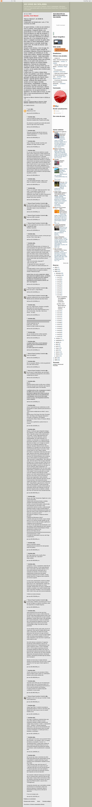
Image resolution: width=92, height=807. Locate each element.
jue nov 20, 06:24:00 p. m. (33, 549)
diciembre (58, 273)
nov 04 (59, 330)
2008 (56, 271)
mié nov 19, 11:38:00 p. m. (33, 357)
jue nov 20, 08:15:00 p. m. (33, 666)
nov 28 (59, 281)
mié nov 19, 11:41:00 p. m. (33, 377)
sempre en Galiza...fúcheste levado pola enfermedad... (60, 60)
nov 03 (59, 332)
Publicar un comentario (30, 799)
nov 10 (59, 318)
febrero (58, 354)
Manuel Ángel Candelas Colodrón (36, 203)
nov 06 (59, 326)
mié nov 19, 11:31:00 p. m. (33, 328)
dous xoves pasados (37, 636)
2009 (56, 269)
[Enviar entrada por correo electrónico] (37, 98)
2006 (56, 360)
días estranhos (58, 248)
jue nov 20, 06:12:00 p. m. (33, 539)
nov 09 (59, 320)
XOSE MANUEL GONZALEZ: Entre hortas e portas (35, 102)
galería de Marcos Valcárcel (60, 42)
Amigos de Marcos (60, 49)
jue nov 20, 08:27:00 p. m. (33, 692)
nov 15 (59, 310)
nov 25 (59, 287)
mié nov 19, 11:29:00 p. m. (33, 301)
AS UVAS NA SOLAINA (35, 4)
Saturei (56, 150)
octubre (58, 338)
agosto (58, 342)
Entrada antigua (47, 801)
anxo (29, 109)
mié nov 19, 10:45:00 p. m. (33, 211)
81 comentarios (58, 70)
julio (57, 344)
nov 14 (59, 312)
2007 (56, 357)
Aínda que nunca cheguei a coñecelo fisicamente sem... (60, 75)
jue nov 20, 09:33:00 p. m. (33, 701)
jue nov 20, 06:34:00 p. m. (33, 560)
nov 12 (59, 314)
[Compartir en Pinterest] (29, 100)
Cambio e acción (58, 238)
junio (57, 346)
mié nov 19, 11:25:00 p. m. (33, 292)
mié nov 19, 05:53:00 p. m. (33, 137)
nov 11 (59, 316)
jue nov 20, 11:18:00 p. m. (33, 714)
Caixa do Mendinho (59, 236)
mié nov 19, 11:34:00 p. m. (33, 350)
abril (57, 350)
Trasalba (56, 159)
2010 (56, 267)
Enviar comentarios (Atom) (37, 804)
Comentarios (58, 113)
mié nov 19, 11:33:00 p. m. (33, 337)
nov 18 (59, 294)
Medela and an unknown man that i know (37, 298)
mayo (57, 348)
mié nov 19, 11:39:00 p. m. (33, 367)
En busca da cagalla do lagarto (60, 132)
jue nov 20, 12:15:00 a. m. (33, 425)
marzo (57, 352)
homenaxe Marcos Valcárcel (36, 101)
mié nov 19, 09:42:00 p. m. (33, 184)
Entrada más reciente (29, 801)
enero (57, 356)
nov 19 (59, 292)
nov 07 (59, 324)
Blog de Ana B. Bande (60, 207)
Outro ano (62, 182)
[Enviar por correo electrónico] (24, 100)
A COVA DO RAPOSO (59, 224)
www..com (58, 39)
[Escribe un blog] (25, 100)
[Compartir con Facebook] (28, 100)
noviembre (59, 275)
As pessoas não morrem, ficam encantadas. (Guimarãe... (60, 82)
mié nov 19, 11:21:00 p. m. (33, 284)
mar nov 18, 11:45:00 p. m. (33, 113)
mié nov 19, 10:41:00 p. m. (33, 199)
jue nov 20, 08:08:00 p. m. (33, 607)
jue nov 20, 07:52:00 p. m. (33, 596)
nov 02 (59, 334)
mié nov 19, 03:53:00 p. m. (33, 126)
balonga (56, 167)
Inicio (38, 801)
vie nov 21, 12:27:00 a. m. (33, 796)
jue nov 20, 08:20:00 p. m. (33, 677)
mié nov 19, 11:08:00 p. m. (33, 239)
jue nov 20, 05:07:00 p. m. (33, 492)
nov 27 (59, 283)
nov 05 (59, 328)
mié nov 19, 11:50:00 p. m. (33, 401)
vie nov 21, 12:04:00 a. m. (33, 751)
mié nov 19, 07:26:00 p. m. (33, 146)
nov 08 (59, 322)
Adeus (61, 168)
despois (33, 355)
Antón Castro (57, 191)
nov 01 (59, 336)
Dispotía (62, 226)
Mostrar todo (65, 263)
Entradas (57, 111)
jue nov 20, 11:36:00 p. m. (33, 733)
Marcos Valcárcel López (62, 50)
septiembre (59, 340)
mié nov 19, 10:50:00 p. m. (33, 230)
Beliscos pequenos (59, 148)
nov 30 (59, 277)
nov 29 (59, 279)
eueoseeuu (57, 181)
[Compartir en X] (27, 100)
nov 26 (59, 285)
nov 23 (59, 289)
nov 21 (59, 291)
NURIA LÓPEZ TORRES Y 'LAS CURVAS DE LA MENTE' (60, 194)
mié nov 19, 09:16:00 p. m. (33, 175)
